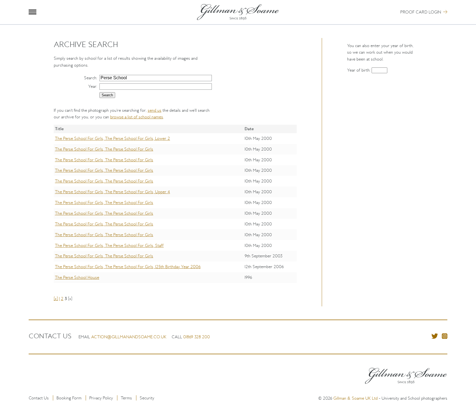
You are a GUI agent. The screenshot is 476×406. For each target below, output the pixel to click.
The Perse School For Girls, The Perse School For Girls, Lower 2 (112, 138)
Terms (126, 397)
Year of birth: (359, 70)
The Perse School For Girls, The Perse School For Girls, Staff (109, 245)
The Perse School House (77, 277)
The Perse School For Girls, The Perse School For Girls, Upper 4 (112, 191)
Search (90, 77)
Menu (33, 12)
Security (147, 397)
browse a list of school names (136, 116)
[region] (175, 208)
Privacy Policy (101, 397)
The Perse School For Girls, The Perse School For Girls (104, 149)
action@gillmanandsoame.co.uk (128, 336)
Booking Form (69, 397)
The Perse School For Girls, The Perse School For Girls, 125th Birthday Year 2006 (128, 266)
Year (92, 86)
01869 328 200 (196, 336)
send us (154, 110)
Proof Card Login (420, 12)
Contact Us (39, 397)
